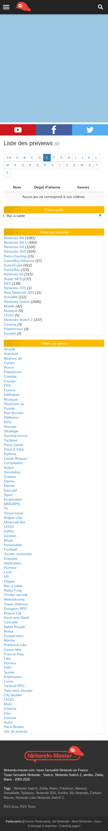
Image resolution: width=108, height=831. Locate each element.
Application (12, 563)
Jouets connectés (18, 554)
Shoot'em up (14, 404)
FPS (7, 386)
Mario (53, 788)
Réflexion (11, 417)
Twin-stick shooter (18, 691)
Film (7, 659)
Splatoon (27, 793)
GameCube (13, 265)
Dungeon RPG (15, 609)
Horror (9, 367)
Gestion (10, 536)
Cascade (11, 622)
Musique (11, 311)
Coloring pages (69, 826)
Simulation (12, 472)
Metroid (80, 788)
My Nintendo (79, 793)
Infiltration (12, 395)
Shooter (10, 427)
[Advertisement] (54, 56)
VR (6, 577)
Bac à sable (13, 586)
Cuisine (10, 477)
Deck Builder (14, 727)
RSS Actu (11, 807)
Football (10, 549)
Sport (8, 495)
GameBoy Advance (19, 261)
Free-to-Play (14, 654)
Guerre (9, 390)
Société (10, 333)
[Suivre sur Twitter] (90, 129)
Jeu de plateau (16, 731)
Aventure (11, 354)
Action (9, 468)
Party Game (13, 445)
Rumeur (10, 568)
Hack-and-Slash (16, 618)
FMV (8, 668)
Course (10, 381)
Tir (6, 508)
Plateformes (13, 329)
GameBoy (12, 270)
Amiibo (63, 793)
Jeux (97, 821)
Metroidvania (14, 599)
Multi (8, 704)
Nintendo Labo (26, 798)
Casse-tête (12, 650)
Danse (9, 481)
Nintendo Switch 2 (18, 320)
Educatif (10, 490)
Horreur (10, 663)
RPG (8, 422)
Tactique (10, 440)
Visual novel (13, 513)
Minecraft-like (14, 522)
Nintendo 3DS (15, 251)
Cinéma (10, 324)
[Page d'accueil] (54, 753)
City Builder (13, 695)
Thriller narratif (15, 595)
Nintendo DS (14, 247)
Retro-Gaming (15, 256)
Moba (8, 631)
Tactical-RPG (14, 686)
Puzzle (9, 408)
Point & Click (14, 449)
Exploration (13, 677)
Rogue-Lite (13, 613)
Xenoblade (11, 793)
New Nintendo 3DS (19, 292)
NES (7, 283)
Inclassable (13, 499)
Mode (8, 540)
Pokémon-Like (15, 645)
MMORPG (12, 504)
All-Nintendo (60, 821)
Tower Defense (16, 604)
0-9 (9, 157)
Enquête (10, 559)
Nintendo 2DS (15, 288)
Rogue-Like (13, 518)
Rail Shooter (14, 413)
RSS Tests (28, 807)
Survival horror (15, 436)
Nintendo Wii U (16, 242)
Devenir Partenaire (36, 821)
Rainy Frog (13, 590)
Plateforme (12, 372)
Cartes (9, 363)
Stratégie (11, 431)
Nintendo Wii (14, 238)
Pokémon (66, 788)
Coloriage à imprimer (42, 826)
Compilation (13, 463)
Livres (9, 681)
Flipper (9, 581)
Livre (8, 572)
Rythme (10, 454)
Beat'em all (13, 358)
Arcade (9, 349)
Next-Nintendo (82, 821)
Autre (8, 722)
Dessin (9, 486)
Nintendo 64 (13, 274)
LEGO (9, 315)
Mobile (9, 306)
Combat (10, 376)
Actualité (11, 297)
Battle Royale (14, 627)
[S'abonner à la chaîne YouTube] (18, 129)
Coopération (14, 636)
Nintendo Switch (17, 302)
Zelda (43, 788)
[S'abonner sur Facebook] (54, 129)
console (10, 718)
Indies (9, 531)
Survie (9, 672)
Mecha (9, 640)
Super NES (13, 279)
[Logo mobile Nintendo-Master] (16, 6)
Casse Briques (15, 458)
